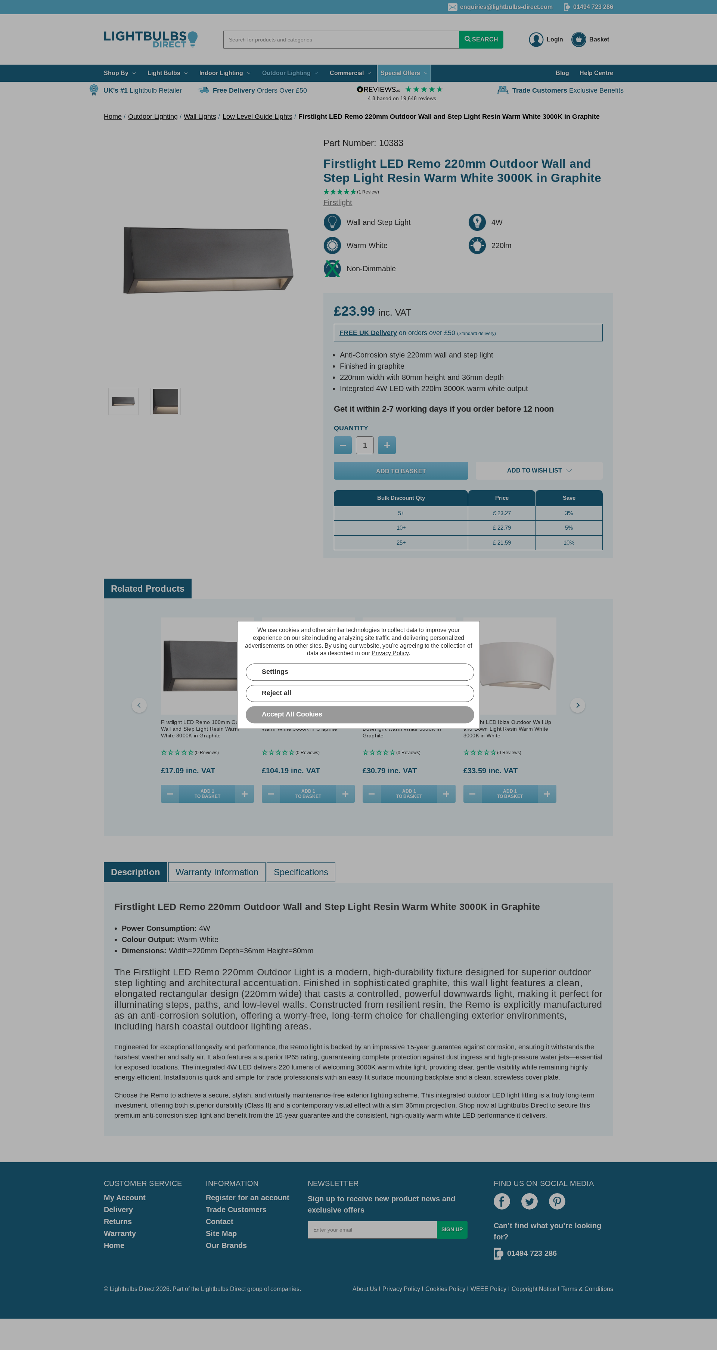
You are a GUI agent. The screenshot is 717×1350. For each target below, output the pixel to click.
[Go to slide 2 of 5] (577, 705)
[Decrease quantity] (170, 794)
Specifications (301, 872)
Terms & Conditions (587, 1289)
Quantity (351, 428)
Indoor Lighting (221, 73)
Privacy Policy (401, 1289)
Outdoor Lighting (286, 73)
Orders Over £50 (260, 90)
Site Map (221, 1233)
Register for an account (247, 1197)
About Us (365, 1289)
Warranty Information (217, 872)
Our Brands (226, 1245)
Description (135, 872)
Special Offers (400, 73)
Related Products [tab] (147, 588)
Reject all (276, 693)
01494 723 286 (593, 7)
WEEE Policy (488, 1289)
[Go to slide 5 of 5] (139, 705)
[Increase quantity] (244, 794)
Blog (562, 73)
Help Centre (596, 73)
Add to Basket (207, 794)
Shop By (116, 73)
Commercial (347, 73)
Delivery (118, 1209)
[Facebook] (502, 1201)
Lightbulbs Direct (223, 1289)
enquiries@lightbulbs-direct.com (506, 7)
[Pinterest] (557, 1201)
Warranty (120, 1233)
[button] (468, 192)
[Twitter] (529, 1201)
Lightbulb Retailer (142, 90)
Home (114, 1245)
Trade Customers (236, 1209)
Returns (118, 1221)
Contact (219, 1221)
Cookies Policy (445, 1289)
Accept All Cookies (292, 714)
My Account (125, 1197)
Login (555, 39)
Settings (275, 672)
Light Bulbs (164, 73)
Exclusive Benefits (568, 90)
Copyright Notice (534, 1289)
